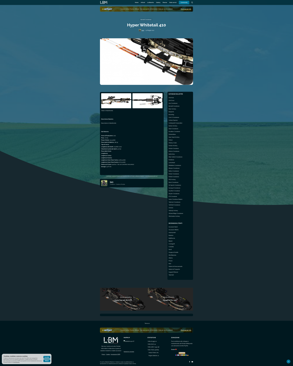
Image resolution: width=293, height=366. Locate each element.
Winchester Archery (174, 216)
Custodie (171, 246)
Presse (170, 261)
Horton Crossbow (174, 148)
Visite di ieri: (150, 344)
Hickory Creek (173, 143)
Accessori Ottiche (173, 229)
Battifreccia (172, 238)
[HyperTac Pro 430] (169, 299)
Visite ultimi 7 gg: (152, 347)
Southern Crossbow (174, 191)
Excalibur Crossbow (174, 131)
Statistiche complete (129, 351)
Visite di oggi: (151, 341)
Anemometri (172, 232)
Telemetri (171, 275)
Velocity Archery (173, 210)
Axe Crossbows (173, 103)
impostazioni (16, 362)
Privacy (103, 354)
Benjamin (171, 111)
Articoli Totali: (152, 352)
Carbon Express (173, 120)
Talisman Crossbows (174, 202)
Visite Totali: (150, 350)
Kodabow (171, 159)
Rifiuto (47, 360)
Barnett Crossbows (146, 19)
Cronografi (172, 244)
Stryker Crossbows (174, 193)
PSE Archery (172, 179)
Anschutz (171, 97)
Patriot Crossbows (174, 176)
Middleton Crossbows (175, 165)
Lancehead (172, 162)
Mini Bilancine (172, 255)
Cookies (108, 354)
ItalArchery (172, 154)
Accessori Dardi (173, 227)
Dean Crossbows (173, 128)
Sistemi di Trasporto (174, 269)
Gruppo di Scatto (173, 252)
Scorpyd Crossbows (174, 188)
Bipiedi (170, 241)
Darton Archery (173, 126)
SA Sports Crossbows (175, 185)
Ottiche (171, 258)
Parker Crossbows (174, 174)
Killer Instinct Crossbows (175, 157)
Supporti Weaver (173, 272)
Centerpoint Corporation (175, 123)
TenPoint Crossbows (174, 205)
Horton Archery (173, 145)
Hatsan (171, 140)
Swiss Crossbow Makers (175, 199)
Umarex (171, 207)
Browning (171, 114)
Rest (170, 263)
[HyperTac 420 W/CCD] (123, 299)
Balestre (171, 235)
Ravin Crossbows (173, 182)
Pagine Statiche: (153, 355)
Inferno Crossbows (174, 151)
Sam (143, 30)
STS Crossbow (173, 196)
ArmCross (171, 100)
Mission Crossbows (174, 168)
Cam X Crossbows (174, 117)
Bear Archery (172, 109)
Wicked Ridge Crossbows (176, 213)
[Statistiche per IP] (135, 345)
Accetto (46, 357)
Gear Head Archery (174, 137)
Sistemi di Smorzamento (175, 266)
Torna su (147, 323)
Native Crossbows (174, 171)
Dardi (170, 249)
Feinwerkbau (172, 134)
